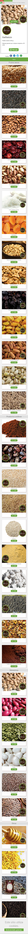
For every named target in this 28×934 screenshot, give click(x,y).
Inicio (14, 59)
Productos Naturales (8, 0)
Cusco (1, 0)
